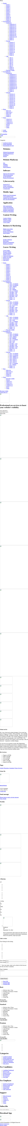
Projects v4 (12, 46)
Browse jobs (6, 1071)
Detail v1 (11, 38)
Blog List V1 (9, 371)
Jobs (7, 56)
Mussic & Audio (7, 257)
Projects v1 (12, 42)
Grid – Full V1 (13, 359)
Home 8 (8, 14)
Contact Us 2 (9, 123)
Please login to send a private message (9, 797)
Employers (9, 22)
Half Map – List (13, 296)
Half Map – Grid (13, 295)
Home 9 (8, 16)
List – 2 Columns (13, 290)
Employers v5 (12, 29)
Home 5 (8, 10)
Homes (5, 3)
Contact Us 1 (9, 122)
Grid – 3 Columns (13, 283)
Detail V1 (8, 374)
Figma (16, 768)
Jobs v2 (11, 59)
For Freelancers (7, 21)
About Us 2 (9, 120)
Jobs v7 (11, 66)
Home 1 (8, 4)
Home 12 (8, 20)
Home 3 (8, 7)
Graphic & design (7, 143)
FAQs (7, 126)
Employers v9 (12, 35)
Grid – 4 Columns (13, 285)
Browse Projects (7, 1073)
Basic (5, 981)
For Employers (6, 71)
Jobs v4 (11, 62)
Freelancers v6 (12, 81)
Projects (8, 41)
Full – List (11, 342)
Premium (6, 984)
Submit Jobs (6, 1088)
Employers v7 (12, 32)
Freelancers (9, 73)
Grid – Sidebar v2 (13, 357)
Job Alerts (5, 1077)
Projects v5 (12, 48)
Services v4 (12, 98)
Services (8, 92)
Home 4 (8, 9)
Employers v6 (12, 31)
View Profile (3, 798)
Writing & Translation (8, 211)
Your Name (3, 960)
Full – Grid (12, 288)
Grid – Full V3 (13, 362)
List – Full (11, 306)
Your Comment (4, 969)
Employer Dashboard (8, 1083)
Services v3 (12, 96)
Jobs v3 (11, 60)
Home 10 (8, 17)
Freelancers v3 (12, 77)
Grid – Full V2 (13, 360)
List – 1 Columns (13, 321)
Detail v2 (11, 39)
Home (4, 263)
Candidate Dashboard (8, 1070)
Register (5, 131)
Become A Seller (10, 70)
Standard (6, 982)
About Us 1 (9, 119)
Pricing (8, 124)
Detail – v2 (12, 299)
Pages (4, 117)
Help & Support (7, 1096)
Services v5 (12, 99)
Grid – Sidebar (13, 286)
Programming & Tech (8, 145)
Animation (11, 768)
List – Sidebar (12, 289)
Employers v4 (12, 28)
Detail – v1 (12, 297)
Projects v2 (12, 43)
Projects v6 (12, 49)
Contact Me (3, 791)
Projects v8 (12, 52)
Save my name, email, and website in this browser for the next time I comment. (13, 966)
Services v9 (12, 105)
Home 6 (8, 11)
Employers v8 (12, 34)
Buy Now (4, 1001)
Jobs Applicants (7, 1089)
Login (4, 130)
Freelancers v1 (12, 74)
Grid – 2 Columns (13, 302)
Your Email (3, 962)
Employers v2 (12, 25)
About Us (5, 1098)
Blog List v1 (9, 112)
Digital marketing (7, 1058)
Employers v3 (12, 27)
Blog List (8, 110)
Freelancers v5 (12, 80)
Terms (7, 127)
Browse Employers (8, 1085)
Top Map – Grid (13, 292)
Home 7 (8, 13)
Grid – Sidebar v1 (13, 356)
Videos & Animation (8, 256)
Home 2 (8, 6)
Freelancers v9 (12, 85)
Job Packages (6, 1086)
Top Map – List (13, 293)
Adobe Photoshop (4, 768)
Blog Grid (8, 113)
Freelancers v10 (13, 87)
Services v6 (12, 101)
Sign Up (5, 392)
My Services (6, 1075)
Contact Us (6, 1100)
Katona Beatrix (3, 785)
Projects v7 (12, 50)
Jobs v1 (11, 57)
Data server (6, 260)
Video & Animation (8, 1061)
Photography (6, 258)
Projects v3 (12, 45)
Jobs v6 (11, 64)
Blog (4, 369)
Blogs (4, 109)
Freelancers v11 (13, 88)
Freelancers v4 (12, 78)
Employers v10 (13, 36)
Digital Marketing (7, 144)
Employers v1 (12, 24)
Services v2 (12, 95)
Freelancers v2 (12, 75)
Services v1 (12, 94)
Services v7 (12, 102)
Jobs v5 (11, 63)
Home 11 (8, 18)
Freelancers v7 (12, 82)
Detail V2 (8, 375)
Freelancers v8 (12, 84)
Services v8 (12, 103)
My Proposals (6, 1074)
